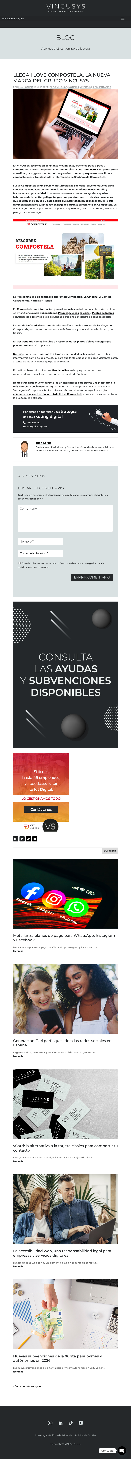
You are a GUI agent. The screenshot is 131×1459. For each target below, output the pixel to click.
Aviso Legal (41, 1435)
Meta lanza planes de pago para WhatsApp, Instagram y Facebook (64, 937)
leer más (18, 951)
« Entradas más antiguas (27, 1386)
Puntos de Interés (103, 312)
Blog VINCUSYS (58, 87)
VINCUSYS (85, 87)
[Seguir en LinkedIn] (22, 838)
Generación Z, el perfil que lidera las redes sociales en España (62, 1043)
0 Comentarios (101, 87)
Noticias (73, 87)
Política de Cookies (85, 1435)
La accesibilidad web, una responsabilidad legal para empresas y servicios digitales (62, 1253)
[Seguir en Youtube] (34, 838)
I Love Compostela (86, 169)
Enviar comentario (92, 577)
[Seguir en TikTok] (28, 838)
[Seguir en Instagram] (15, 838)
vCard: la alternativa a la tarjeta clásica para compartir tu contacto (65, 1148)
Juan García (25, 87)
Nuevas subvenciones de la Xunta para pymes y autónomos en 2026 (57, 1358)
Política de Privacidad (61, 1435)
